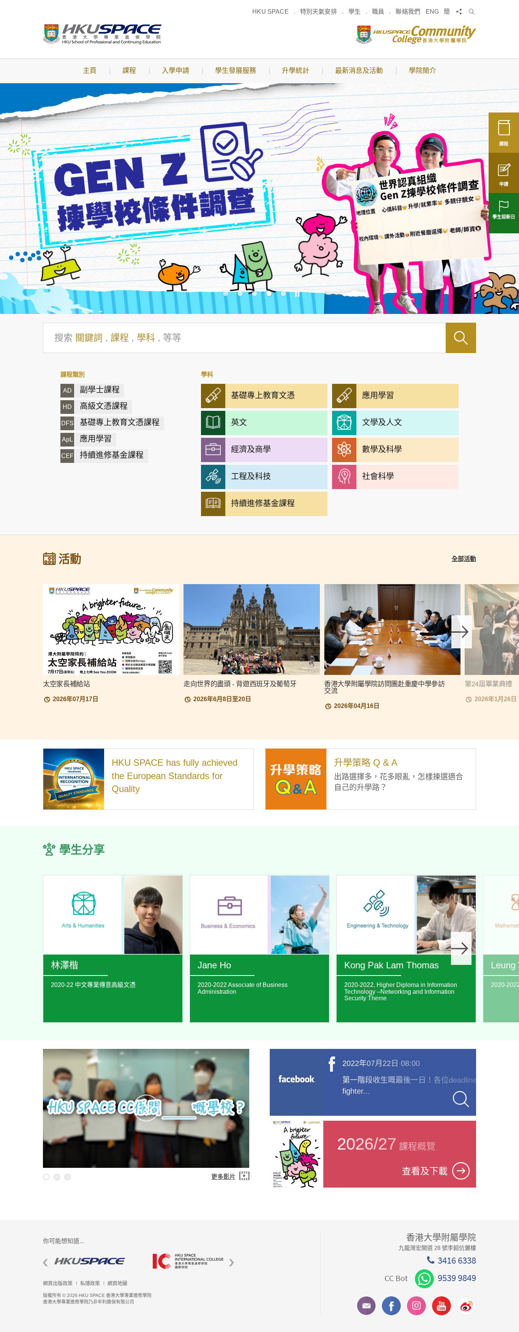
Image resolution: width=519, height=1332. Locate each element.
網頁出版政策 (58, 1283)
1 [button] (225, 293)
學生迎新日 (503, 217)
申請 (503, 184)
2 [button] (240, 293)
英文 (239, 422)
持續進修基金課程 (102, 454)
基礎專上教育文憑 (263, 395)
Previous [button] (45, 1262)
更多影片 (223, 1177)
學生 (354, 11)
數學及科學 (382, 449)
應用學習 (87, 438)
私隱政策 (90, 1283)
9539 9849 (457, 1278)
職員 (378, 11)
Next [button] (461, 632)
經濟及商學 (251, 449)
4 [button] (269, 293)
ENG (432, 11)
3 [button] (254, 293)
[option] (259, 198)
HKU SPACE (270, 11)
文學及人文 (382, 422)
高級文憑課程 (95, 405)
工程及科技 (251, 476)
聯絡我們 (408, 11)
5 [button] (283, 293)
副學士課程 (91, 389)
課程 (503, 144)
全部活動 (464, 559)
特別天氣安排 (318, 11)
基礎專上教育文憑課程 (110, 422)
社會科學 (378, 476)
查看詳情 (113, 955)
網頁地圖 (117, 1283)
